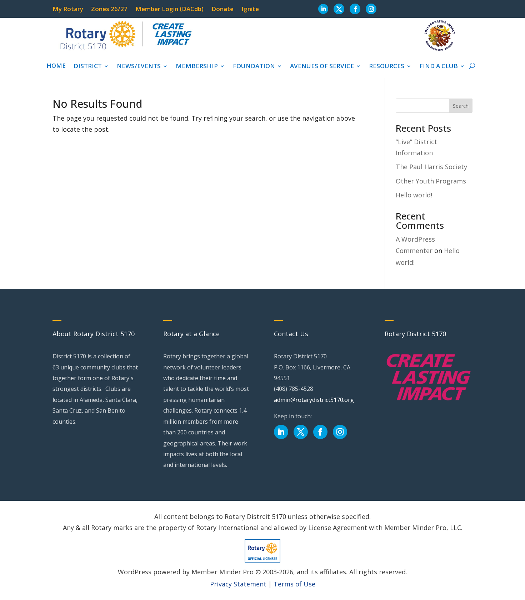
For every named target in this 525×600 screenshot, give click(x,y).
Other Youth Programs (431, 181)
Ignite (250, 9)
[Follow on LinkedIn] (323, 9)
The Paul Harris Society (431, 166)
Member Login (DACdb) (169, 9)
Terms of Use (294, 584)
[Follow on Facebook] (355, 9)
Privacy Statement (238, 584)
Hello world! (414, 195)
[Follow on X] (339, 9)
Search (461, 105)
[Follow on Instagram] (371, 9)
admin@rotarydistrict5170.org (314, 400)
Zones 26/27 (109, 9)
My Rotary (67, 9)
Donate (222, 9)
